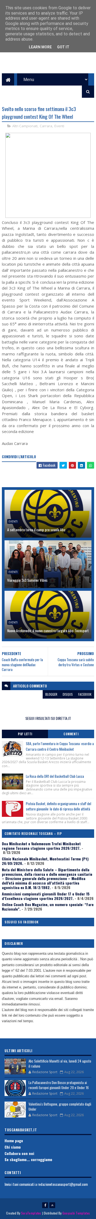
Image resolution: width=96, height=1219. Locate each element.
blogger (51, 694)
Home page (14, 1140)
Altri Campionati (25, 126)
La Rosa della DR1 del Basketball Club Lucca (55, 776)
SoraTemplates (31, 1213)
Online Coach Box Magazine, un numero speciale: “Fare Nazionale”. (48, 907)
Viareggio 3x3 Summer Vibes (27, 580)
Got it (63, 47)
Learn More (40, 47)
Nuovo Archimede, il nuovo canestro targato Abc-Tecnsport (48, 630)
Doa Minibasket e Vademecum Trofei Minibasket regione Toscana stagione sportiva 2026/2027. (41, 846)
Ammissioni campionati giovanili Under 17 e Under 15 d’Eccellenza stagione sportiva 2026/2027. (46, 896)
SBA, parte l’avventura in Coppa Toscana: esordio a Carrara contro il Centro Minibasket (60, 746)
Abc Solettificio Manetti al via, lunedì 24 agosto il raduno (60, 1063)
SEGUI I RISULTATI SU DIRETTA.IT (48, 718)
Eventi (59, 126)
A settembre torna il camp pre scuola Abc (36, 529)
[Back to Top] (52, 1205)
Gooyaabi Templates (76, 1213)
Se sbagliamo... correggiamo (28, 1159)
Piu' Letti (25, 734)
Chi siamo (13, 1147)
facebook (84, 694)
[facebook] (45, 1205)
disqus (68, 694)
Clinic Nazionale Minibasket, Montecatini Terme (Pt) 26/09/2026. (45, 861)
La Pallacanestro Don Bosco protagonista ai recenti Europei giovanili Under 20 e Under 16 (59, 1085)
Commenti (70, 734)
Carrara (46, 126)
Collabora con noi (19, 1153)
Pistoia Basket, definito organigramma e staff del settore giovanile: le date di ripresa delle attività (58, 806)
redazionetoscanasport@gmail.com (63, 1184)
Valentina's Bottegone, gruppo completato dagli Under (60, 1106)
